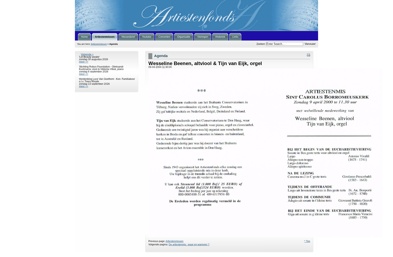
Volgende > (87, 54)
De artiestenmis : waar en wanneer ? (189, 244)
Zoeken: (261, 44)
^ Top (307, 241)
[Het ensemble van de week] (196, 15)
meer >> (83, 61)
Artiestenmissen (99, 44)
